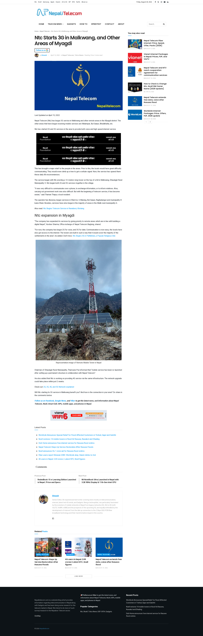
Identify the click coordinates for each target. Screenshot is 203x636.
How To (83, 24)
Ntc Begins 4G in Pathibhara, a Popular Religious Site (94, 235)
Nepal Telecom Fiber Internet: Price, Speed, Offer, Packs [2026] (154, 43)
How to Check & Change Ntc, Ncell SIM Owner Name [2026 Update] (155, 86)
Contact (109, 24)
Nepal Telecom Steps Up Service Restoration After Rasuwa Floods (66, 447)
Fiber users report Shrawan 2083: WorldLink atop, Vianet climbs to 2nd (67, 455)
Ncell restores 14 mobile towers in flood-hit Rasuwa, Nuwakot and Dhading (69, 439)
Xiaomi (58, 2)
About (121, 24)
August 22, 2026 (150, 78)
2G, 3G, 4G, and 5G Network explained (58, 387)
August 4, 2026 (150, 62)
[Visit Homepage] (59, 12)
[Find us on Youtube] (164, 2)
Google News (60, 400)
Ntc (36, 2)
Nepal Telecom (45, 31)
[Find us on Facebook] (155, 2)
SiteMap (38, 616)
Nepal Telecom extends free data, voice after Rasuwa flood (109, 562)
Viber (72, 400)
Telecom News (55, 24)
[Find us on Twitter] (158, 2)
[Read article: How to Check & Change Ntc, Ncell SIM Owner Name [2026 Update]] (135, 88)
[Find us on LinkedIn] (167, 2)
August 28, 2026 (150, 119)
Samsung (46, 2)
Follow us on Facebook (44, 400)
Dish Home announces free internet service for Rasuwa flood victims (66, 443)
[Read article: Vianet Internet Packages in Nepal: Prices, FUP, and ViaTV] (135, 58)
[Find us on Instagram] (161, 2)
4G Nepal (70, 555)
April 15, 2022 (55, 55)
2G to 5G (64, 2)
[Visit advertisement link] (78, 138)
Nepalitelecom (44, 629)
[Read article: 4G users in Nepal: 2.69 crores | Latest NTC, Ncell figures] (78, 547)
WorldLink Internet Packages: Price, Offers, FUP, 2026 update (155, 113)
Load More (78, 576)
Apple (52, 2)
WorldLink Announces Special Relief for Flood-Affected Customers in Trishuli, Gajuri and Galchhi (77, 435)
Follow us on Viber (90, 595)
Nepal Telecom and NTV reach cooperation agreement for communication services (155, 71)
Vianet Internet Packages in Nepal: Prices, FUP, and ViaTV (156, 56)
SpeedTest (96, 24)
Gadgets (71, 24)
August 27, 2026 (41, 568)
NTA (73, 2)
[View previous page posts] (146, 122)
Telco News (79, 55)
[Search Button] (164, 24)
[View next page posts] (150, 122)
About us (84, 2)
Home (41, 24)
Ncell (39, 2)
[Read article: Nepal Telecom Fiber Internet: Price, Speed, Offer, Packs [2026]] (135, 44)
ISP (70, 2)
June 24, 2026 (149, 92)
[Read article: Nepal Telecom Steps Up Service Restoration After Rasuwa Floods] (48, 547)
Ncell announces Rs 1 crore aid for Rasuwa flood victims (61, 451)
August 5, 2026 (150, 49)
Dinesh (44, 55)
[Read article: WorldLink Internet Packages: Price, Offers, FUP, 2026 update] (135, 115)
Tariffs (78, 2)
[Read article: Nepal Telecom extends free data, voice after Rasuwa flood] (109, 547)
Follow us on (41, 50)
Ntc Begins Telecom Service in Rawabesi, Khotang (63, 208)
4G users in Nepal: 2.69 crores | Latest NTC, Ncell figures (62, 459)
